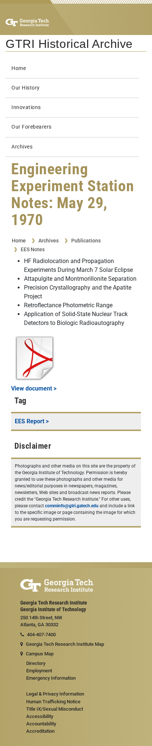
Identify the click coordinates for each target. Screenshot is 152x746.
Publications (86, 241)
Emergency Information (51, 678)
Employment (39, 670)
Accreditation (40, 731)
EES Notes (33, 249)
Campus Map (39, 653)
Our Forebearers (31, 127)
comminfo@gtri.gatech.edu (72, 505)
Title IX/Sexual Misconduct (54, 709)
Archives (21, 147)
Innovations (26, 107)
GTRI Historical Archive (69, 43)
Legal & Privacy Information (55, 694)
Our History (25, 88)
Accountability (41, 723)
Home (18, 68)
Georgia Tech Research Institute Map (65, 644)
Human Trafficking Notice (53, 701)
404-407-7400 (41, 634)
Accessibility (39, 716)
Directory (35, 663)
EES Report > (32, 421)
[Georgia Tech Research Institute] (27, 22)
